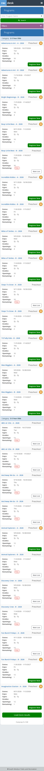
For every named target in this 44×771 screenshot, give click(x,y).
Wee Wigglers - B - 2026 (10, 392)
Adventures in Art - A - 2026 (12, 43)
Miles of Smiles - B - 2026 (11, 258)
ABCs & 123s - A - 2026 (10, 423)
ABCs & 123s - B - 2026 (10, 449)
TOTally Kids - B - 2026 (10, 338)
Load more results (22, 715)
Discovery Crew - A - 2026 (11, 581)
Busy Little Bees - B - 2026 (11, 151)
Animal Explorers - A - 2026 (12, 528)
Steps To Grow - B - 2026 (11, 311)
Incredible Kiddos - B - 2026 (12, 204)
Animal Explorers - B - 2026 (12, 554)
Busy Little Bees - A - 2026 (11, 124)
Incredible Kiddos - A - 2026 (12, 177)
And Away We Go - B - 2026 (12, 501)
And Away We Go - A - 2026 (12, 475)
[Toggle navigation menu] (42, 3)
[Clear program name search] (41, 16)
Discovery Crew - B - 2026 (11, 607)
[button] (41, 43)
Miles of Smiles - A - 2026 (11, 231)
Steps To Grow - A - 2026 (11, 285)
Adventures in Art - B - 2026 (12, 70)
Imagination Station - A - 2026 (13, 686)
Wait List (36, 171)
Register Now (34, 64)
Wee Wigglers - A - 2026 (10, 365)
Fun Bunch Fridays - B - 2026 (12, 659)
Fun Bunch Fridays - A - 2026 (12, 633)
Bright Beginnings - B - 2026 (12, 97)
